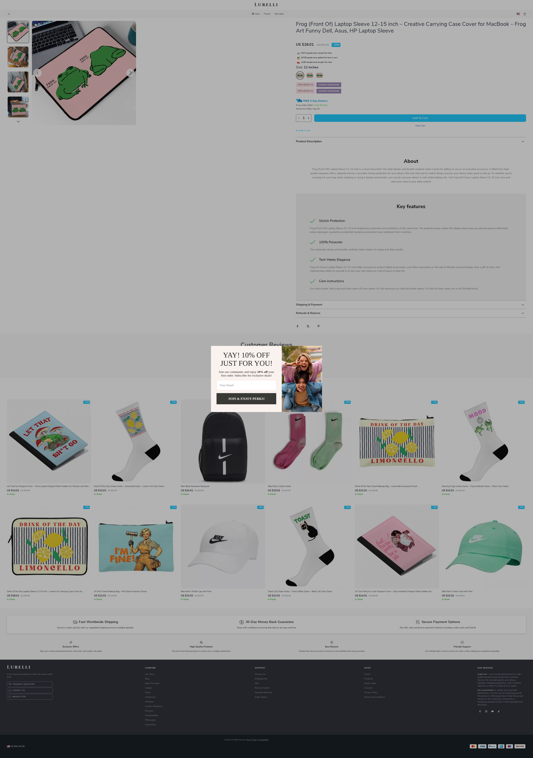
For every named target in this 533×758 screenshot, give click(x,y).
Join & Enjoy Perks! (246, 399)
